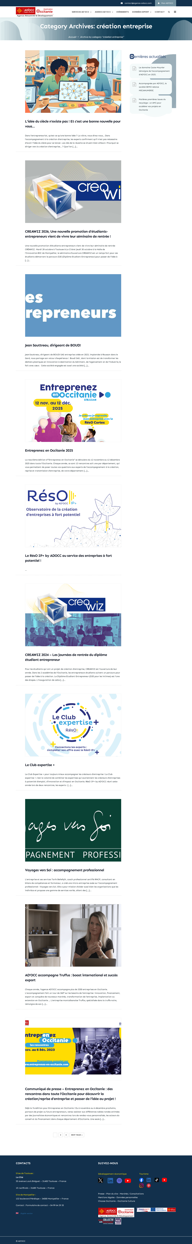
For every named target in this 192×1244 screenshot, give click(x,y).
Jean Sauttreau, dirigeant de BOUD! (53, 345)
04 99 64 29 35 (57, 1205)
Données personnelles (127, 1197)
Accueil (72, 37)
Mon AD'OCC (167, 3)
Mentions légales (106, 1197)
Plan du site (112, 1193)
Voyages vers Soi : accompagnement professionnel (64, 870)
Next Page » (77, 1135)
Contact (160, 12)
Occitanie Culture (126, 1201)
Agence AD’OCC (103, 12)
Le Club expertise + (40, 765)
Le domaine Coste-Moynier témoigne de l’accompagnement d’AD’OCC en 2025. (154, 71)
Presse (101, 1193)
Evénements (123, 12)
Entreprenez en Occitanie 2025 (49, 450)
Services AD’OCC (80, 12)
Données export (140, 12)
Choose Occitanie (107, 1201)
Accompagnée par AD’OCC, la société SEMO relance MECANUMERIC (153, 87)
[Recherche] (169, 11)
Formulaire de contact (37, 1205)
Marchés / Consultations (132, 1193)
